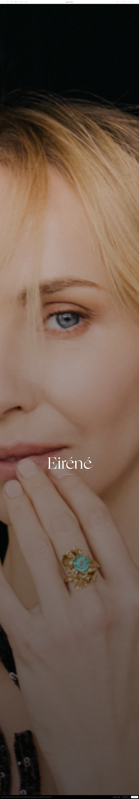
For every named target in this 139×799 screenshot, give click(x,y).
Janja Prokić (69, 2)
